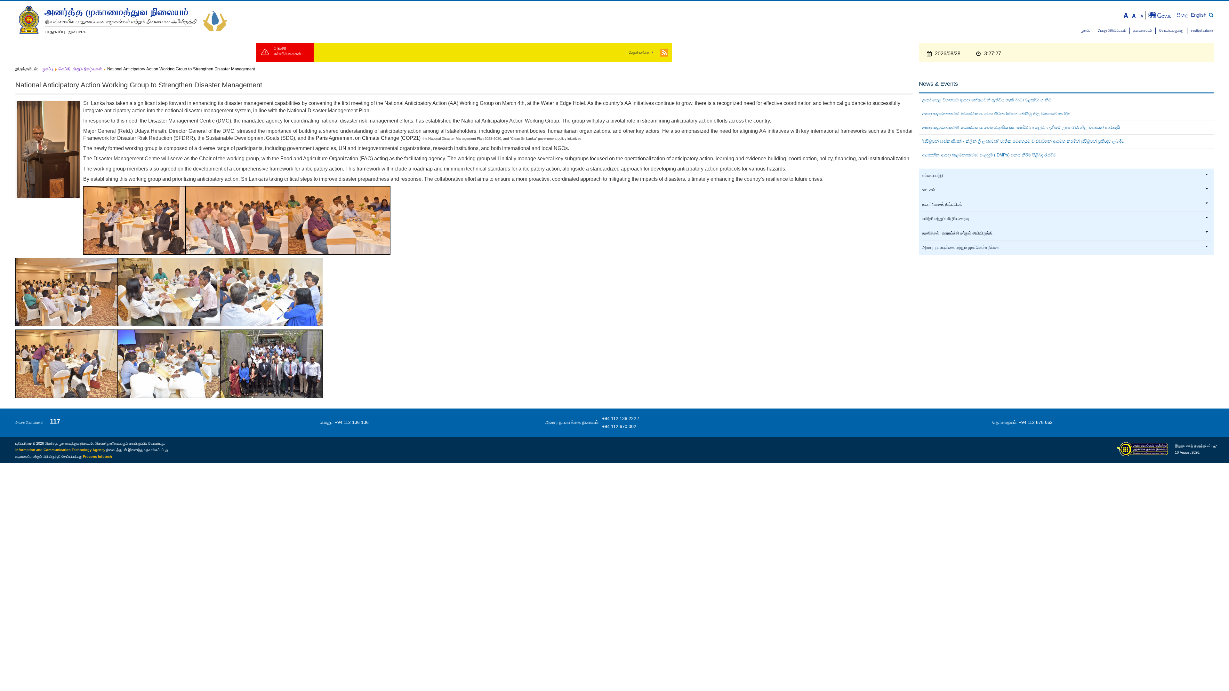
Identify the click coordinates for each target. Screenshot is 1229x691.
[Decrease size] (1142, 15)
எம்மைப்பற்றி (932, 175)
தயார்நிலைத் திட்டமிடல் (942, 204)
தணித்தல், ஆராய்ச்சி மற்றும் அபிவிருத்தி (957, 233)
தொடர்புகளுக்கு (1171, 30)
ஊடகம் (928, 190)
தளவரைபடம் (1142, 30)
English (1198, 15)
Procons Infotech (97, 456)
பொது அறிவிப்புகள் (1112, 30)
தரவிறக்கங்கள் (1202, 30)
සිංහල (1183, 15)
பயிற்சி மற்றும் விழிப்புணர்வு (945, 219)
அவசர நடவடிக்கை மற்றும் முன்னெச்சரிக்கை (961, 247)
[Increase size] (1126, 15)
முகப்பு (1085, 30)
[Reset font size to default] (1134, 15)
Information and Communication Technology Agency (60, 450)
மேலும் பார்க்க (639, 52)
